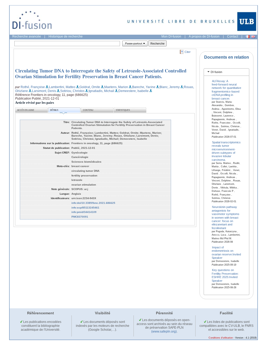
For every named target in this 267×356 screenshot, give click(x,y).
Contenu (88, 110)
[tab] (226, 72)
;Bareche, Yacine (143, 87)
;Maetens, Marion (116, 87)
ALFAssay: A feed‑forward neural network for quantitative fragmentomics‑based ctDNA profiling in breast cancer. (226, 89)
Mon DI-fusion (171, 36)
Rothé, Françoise (33, 87)
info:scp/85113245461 (85, 207)
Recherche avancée (26, 36)
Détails (54, 110)
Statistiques (123, 110)
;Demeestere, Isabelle (133, 91)
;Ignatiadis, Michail (101, 91)
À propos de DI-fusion (204, 36)
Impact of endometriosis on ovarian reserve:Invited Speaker (226, 252)
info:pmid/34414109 (83, 212)
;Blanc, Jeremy (169, 87)
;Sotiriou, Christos (71, 91)
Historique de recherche (65, 36)
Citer (188, 51)
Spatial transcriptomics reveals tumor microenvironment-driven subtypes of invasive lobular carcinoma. (226, 150)
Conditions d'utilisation (221, 337)
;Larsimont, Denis (43, 91)
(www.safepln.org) (164, 331)
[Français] (247, 37)
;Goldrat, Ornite (89, 87)
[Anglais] (253, 37)
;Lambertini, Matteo (61, 87)
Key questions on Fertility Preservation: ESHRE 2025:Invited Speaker (225, 275)
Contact (232, 36)
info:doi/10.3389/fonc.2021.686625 (93, 202)
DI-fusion (216, 71)
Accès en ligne (25, 110)
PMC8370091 (79, 216)
